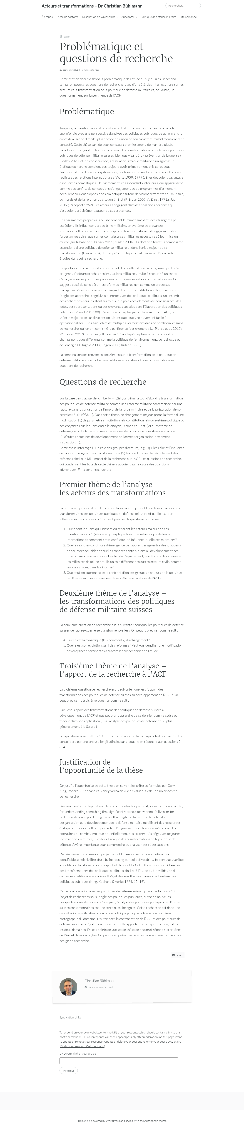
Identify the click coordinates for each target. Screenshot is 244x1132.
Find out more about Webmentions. (82, 1046)
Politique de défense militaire (158, 17)
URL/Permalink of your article (77, 1053)
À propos (47, 17)
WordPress (113, 1121)
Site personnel (188, 17)
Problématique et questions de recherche (116, 52)
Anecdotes (128, 17)
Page (67, 36)
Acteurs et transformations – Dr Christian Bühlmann (92, 5)
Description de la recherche (98, 17)
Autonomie (151, 1121)
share (179, 955)
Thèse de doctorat (67, 17)
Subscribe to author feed (100, 987)
